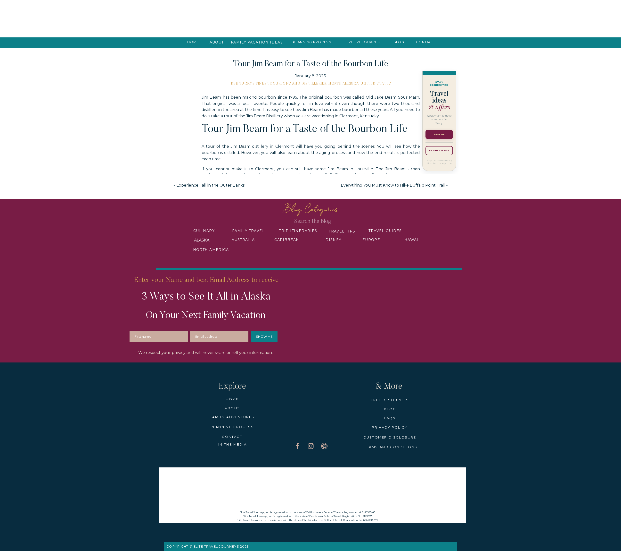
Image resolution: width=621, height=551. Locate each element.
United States (376, 84)
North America (343, 84)
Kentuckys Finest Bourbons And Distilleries (279, 84)
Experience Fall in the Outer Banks (210, 185)
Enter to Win (439, 150)
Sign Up (439, 134)
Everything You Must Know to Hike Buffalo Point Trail (393, 185)
